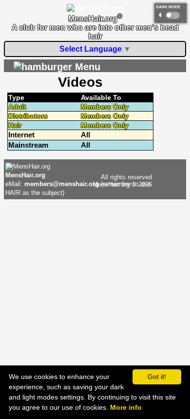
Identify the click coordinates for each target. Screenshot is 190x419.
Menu (86, 66)
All (85, 135)
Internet (21, 135)
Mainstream (28, 145)
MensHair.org (25, 175)
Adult (17, 107)
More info (126, 407)
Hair (14, 125)
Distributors (28, 116)
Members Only (105, 107)
